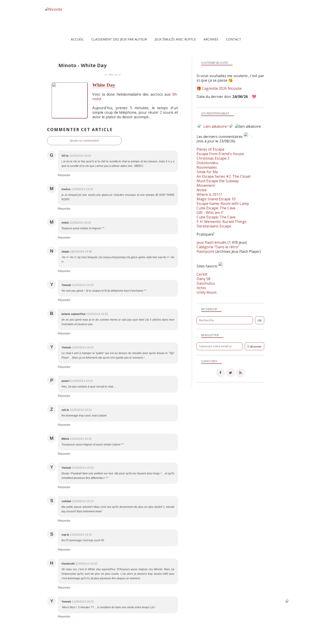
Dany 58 (203, 278)
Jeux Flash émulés (212, 242)
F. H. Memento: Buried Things (222, 221)
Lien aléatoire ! (215, 126)
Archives (211, 39)
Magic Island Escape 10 (216, 198)
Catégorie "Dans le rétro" (218, 246)
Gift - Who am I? (210, 212)
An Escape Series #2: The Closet (224, 176)
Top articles (119, 637)
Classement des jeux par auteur (119, 39)
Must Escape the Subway (218, 180)
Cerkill (202, 274)
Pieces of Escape (210, 149)
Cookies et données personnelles (207, 637)
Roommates (207, 167)
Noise (202, 189)
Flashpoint (205, 251)
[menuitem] (77, 39)
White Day (103, 85)
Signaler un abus (158, 637)
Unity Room (206, 292)
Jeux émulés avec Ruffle (175, 39)
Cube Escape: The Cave (216, 208)
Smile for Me (207, 171)
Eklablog (185, 630)
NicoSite (74, 637)
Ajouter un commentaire (84, 140)
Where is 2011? (209, 194)
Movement (206, 185)
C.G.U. (177, 637)
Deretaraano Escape (214, 226)
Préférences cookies (247, 637)
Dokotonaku (207, 162)
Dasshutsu (206, 283)
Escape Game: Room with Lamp (223, 203)
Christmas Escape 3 (213, 158)
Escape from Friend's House (220, 153)
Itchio (201, 287)
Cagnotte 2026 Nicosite (222, 88)
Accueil (77, 39)
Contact (233, 39)
